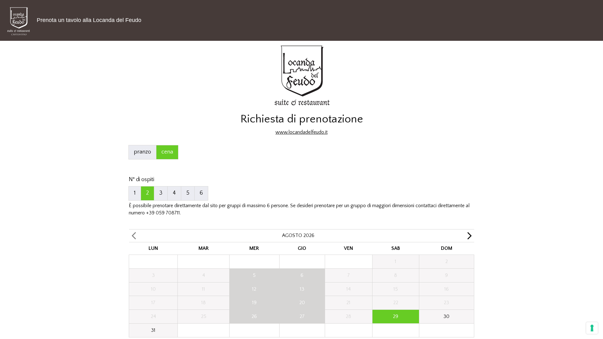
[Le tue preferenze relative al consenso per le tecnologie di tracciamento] (592, 328)
